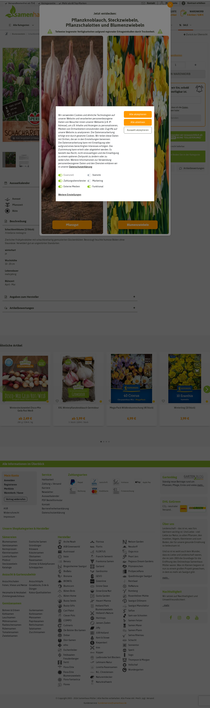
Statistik (96, 175)
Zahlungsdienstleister (74, 180)
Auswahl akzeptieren (138, 130)
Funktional (97, 186)
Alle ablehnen (138, 122)
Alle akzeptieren (137, 114)
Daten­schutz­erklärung (80, 166)
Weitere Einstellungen (69, 194)
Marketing (97, 180)
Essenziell (68, 175)
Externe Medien (71, 186)
